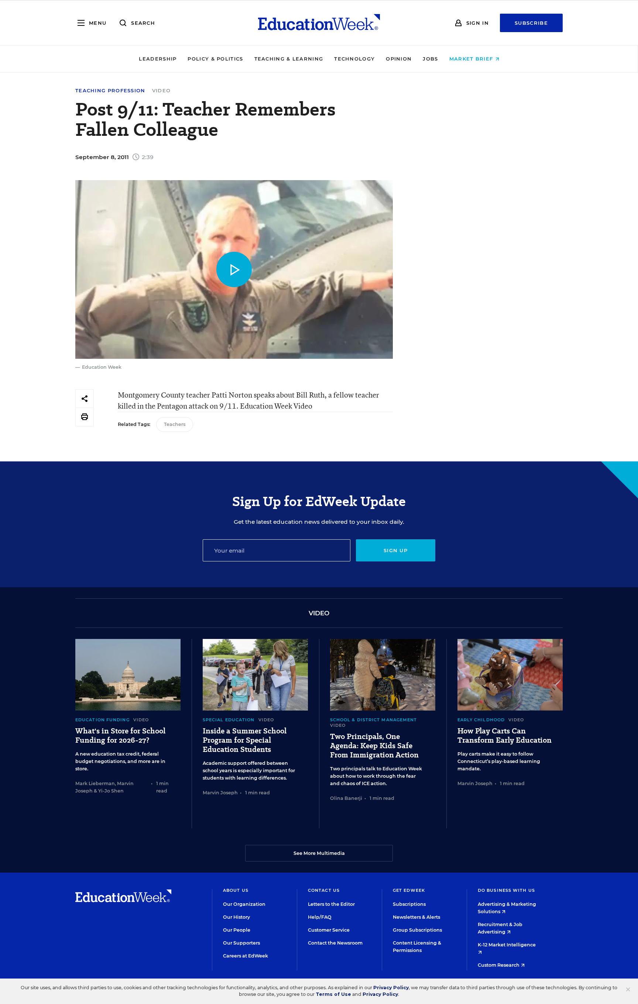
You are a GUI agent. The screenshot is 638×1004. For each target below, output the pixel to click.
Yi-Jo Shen (111, 791)
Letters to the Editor (331, 904)
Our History (236, 917)
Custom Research (499, 965)
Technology (354, 59)
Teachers (174, 424)
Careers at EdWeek (245, 956)
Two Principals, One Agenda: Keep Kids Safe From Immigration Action (374, 746)
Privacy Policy (391, 987)
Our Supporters (241, 943)
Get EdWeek (409, 890)
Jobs (430, 59)
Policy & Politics (215, 59)
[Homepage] (319, 23)
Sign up (396, 550)
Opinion (399, 59)
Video (161, 90)
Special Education (229, 719)
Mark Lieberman (95, 783)
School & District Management (373, 719)
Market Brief (472, 59)
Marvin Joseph (220, 792)
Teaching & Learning (288, 59)
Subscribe (531, 23)
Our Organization (244, 904)
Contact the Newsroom (335, 943)
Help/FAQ (320, 917)
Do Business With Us (506, 890)
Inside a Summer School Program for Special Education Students (245, 740)
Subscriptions (409, 904)
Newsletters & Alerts (416, 917)
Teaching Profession (110, 90)
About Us (235, 890)
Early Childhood (481, 719)
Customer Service (329, 930)
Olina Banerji (346, 798)
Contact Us (324, 890)
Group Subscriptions (417, 930)
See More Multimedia (319, 853)
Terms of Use (333, 994)
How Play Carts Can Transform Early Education (504, 735)
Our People (236, 930)
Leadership (157, 59)
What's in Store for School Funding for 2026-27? (120, 735)
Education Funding (102, 719)
